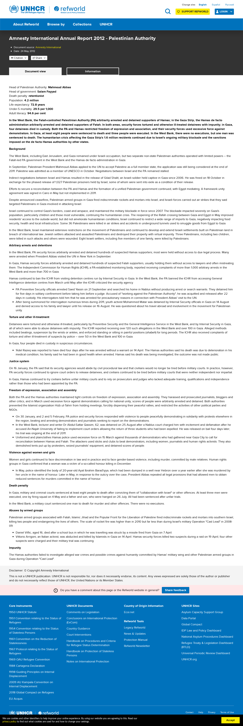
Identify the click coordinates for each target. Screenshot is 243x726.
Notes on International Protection (88, 661)
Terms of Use (227, 712)
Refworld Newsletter (137, 646)
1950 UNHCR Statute (23, 612)
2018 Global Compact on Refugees (31, 692)
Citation (18, 58)
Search (168, 11)
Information (93, 71)
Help (200, 712)
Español (216, 4)
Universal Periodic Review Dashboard (206, 653)
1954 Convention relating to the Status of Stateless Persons (34, 630)
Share (39, 58)
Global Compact (192, 624)
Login (224, 11)
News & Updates (135, 633)
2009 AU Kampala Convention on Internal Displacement (31, 684)
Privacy (211, 712)
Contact (189, 712)
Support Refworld (195, 11)
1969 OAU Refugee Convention (29, 659)
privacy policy (9, 722)
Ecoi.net (129, 612)
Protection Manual (135, 640)
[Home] (47, 9)
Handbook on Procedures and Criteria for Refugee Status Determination (91, 643)
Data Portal (189, 618)
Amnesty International (48, 47)
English (203, 4)
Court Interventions (79, 634)
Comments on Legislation (83, 612)
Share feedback (175, 590)
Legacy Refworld (134, 627)
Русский (229, 4)
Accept (230, 720)
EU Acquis (15, 699)
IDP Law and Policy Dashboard (201, 630)
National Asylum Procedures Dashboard (207, 636)
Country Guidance (78, 628)
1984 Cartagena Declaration (27, 666)
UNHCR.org (189, 659)
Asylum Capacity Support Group (202, 612)
